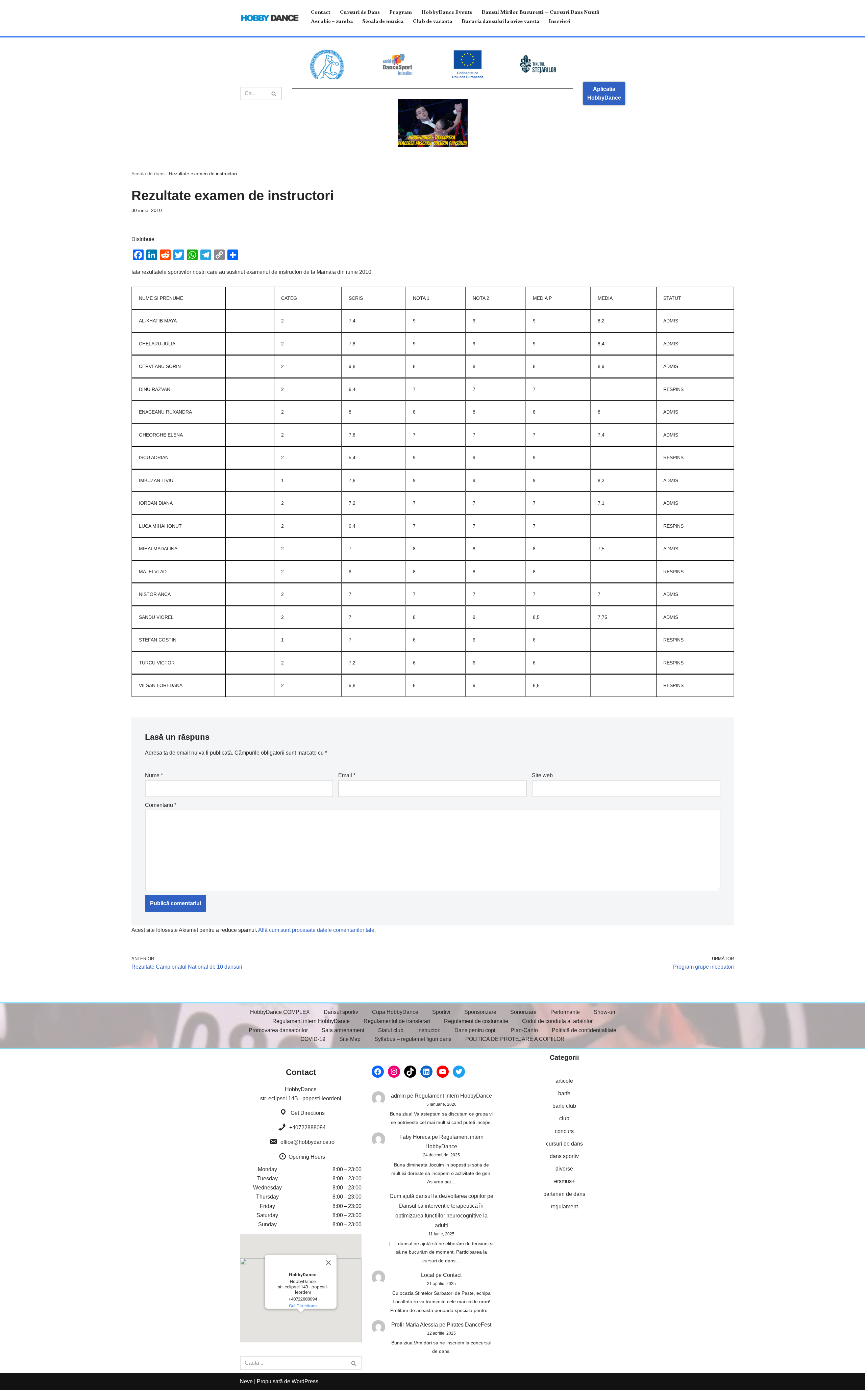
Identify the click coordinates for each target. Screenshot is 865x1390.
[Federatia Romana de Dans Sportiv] (327, 64)
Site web (542, 775)
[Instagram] (394, 1072)
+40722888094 (307, 1127)
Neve (246, 1381)
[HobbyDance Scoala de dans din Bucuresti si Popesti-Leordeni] (269, 18)
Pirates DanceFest (469, 1325)
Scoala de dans (148, 173)
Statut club (390, 1030)
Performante (565, 1012)
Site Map (350, 1039)
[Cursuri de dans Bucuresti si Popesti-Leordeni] (432, 123)
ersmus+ (564, 1181)
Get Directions (308, 1113)
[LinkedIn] (426, 1072)
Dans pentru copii (475, 1030)
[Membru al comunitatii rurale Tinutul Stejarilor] (538, 64)
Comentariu (160, 805)
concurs (564, 1131)
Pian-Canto (524, 1030)
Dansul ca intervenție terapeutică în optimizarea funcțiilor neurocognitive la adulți (441, 1215)
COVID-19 (312, 1039)
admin (398, 1096)
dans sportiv (564, 1156)
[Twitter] (459, 1072)
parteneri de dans (564, 1194)
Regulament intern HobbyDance (311, 1021)
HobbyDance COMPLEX (280, 1012)
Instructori (429, 1030)
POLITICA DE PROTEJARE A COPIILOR (515, 1039)
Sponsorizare (480, 1012)
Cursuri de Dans (360, 13)
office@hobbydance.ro (307, 1142)
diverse (564, 1169)
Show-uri (604, 1012)
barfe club (564, 1106)
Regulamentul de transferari (397, 1021)
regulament (564, 1206)
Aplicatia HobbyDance (604, 93)
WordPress (305, 1381)
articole (564, 1081)
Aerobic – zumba (332, 22)
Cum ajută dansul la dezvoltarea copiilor (438, 1196)
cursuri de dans (564, 1144)
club (564, 1118)
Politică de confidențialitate (584, 1030)
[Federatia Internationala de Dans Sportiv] (397, 64)
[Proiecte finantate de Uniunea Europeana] (467, 64)
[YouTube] (443, 1072)
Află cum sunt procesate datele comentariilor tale (316, 930)
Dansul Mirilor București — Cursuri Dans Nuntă (540, 13)
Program (400, 13)
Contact (320, 13)
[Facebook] (378, 1072)
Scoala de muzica (382, 22)
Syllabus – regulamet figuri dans (412, 1039)
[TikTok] (410, 1072)
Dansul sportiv (341, 1012)
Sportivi (441, 1012)
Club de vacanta (432, 22)
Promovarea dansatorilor (278, 1030)
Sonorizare (523, 1012)
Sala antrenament (343, 1030)
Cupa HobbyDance (395, 1012)
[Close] (328, 1263)
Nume (154, 775)
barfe (564, 1093)
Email (346, 775)
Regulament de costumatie (476, 1021)
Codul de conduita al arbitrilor (557, 1021)
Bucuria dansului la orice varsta (500, 22)
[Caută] (274, 93)
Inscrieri (559, 22)
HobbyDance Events (446, 13)
